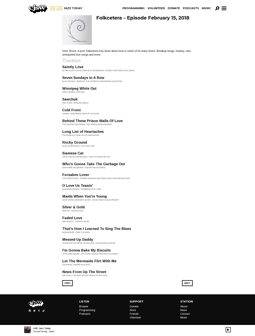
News (183, 310)
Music (206, 8)
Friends (134, 313)
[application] (228, 329)
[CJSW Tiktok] (43, 310)
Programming (133, 8)
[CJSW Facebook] (39, 310)
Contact (185, 313)
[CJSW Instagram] (30, 310)
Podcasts (191, 8)
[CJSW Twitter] (34, 310)
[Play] (228, 329)
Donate (174, 8)
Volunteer (156, 8)
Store (133, 310)
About (183, 306)
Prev (67, 283)
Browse (83, 306)
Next (187, 283)
